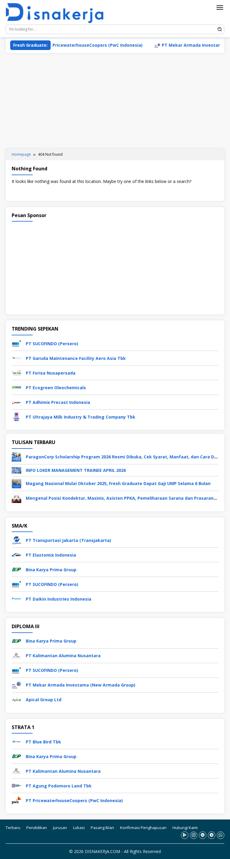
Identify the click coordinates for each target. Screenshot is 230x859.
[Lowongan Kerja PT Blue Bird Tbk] (16, 741)
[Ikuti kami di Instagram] (193, 835)
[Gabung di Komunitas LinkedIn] (202, 835)
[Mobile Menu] (219, 7)
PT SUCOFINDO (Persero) (52, 343)
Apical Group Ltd (43, 699)
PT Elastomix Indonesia (51, 555)
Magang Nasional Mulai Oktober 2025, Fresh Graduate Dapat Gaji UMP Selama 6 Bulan (118, 483)
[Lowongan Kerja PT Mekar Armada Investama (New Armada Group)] (16, 684)
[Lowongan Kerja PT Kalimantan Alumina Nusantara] (16, 655)
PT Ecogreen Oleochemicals (56, 387)
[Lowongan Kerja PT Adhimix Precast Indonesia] (16, 401)
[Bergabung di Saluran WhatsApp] (220, 835)
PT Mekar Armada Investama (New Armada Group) (80, 685)
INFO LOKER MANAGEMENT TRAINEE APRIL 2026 (76, 470)
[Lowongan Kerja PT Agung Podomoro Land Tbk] (16, 785)
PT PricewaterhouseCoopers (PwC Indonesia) (80, 45)
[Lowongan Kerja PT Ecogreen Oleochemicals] (16, 387)
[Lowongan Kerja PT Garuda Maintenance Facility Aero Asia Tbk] (16, 357)
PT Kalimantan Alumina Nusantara (63, 655)
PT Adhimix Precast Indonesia (58, 402)
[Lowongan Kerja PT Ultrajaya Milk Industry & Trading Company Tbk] (16, 416)
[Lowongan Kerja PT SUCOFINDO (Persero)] (16, 343)
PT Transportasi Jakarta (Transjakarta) (68, 540)
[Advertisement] (115, 101)
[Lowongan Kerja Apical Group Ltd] (16, 699)
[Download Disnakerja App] (184, 835)
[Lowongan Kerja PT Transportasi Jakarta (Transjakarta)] (16, 540)
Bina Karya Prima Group (51, 569)
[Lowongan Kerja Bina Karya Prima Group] (16, 569)
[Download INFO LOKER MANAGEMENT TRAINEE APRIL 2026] (16, 470)
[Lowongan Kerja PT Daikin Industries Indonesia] (16, 598)
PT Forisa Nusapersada (50, 373)
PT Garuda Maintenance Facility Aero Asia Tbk (76, 358)
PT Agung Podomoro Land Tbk (59, 786)
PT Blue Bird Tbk (43, 742)
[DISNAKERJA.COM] (58, 13)
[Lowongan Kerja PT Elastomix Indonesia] (16, 554)
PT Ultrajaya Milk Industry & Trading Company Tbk (80, 417)
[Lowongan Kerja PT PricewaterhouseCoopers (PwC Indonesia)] (16, 800)
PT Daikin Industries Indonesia (58, 599)
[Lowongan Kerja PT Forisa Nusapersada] (16, 372)
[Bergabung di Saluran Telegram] (211, 835)
